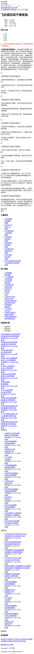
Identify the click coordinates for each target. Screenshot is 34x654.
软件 (9, 7)
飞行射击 (17, 639)
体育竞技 (23, 641)
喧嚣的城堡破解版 (11, 491)
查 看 (6, 439)
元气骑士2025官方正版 (12, 560)
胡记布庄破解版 (10, 507)
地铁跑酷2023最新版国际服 (14, 552)
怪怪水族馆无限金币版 (12, 544)
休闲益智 (10, 639)
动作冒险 (23, 639)
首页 (2, 7)
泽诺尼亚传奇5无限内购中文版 (15, 536)
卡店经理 (8, 459)
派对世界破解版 (10, 443)
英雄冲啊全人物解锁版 (12, 515)
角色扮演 (4, 639)
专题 (15, 7)
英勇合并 (8, 499)
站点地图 (10, 644)
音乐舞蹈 (29, 639)
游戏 (5, 7)
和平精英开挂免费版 (11, 523)
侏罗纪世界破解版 (11, 475)
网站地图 (4, 644)
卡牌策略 (4, 641)
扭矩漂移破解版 (10, 467)
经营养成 (10, 641)
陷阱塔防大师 (9, 451)
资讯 (12, 7)
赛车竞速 (17, 641)
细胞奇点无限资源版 (11, 435)
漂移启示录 (8, 483)
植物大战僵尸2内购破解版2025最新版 (17, 568)
